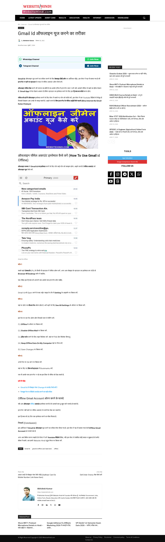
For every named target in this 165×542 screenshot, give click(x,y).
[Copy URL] (52, 50)
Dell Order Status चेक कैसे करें (91, 475)
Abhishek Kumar (28, 40)
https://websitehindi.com (45, 492)
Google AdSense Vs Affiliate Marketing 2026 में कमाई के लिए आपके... (59, 525)
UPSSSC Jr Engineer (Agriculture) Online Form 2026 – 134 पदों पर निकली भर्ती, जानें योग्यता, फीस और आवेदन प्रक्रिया (127, 132)
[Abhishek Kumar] (19, 40)
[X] (47, 50)
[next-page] (113, 141)
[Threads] (118, 181)
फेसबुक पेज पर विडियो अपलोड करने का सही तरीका (36, 392)
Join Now (94, 59)
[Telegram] (125, 174)
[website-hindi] (37, 8)
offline (56, 449)
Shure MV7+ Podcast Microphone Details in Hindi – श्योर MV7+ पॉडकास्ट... (30, 525)
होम (19, 24)
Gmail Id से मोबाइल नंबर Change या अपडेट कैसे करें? (39, 387)
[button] (144, 18)
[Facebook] (41, 50)
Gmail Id (27, 449)
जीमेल (32, 404)
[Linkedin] (47, 504)
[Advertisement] (127, 44)
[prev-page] (109, 141)
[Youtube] (59, 504)
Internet (24, 24)
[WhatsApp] (36, 50)
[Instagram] (42, 504)
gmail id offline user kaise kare (42, 449)
